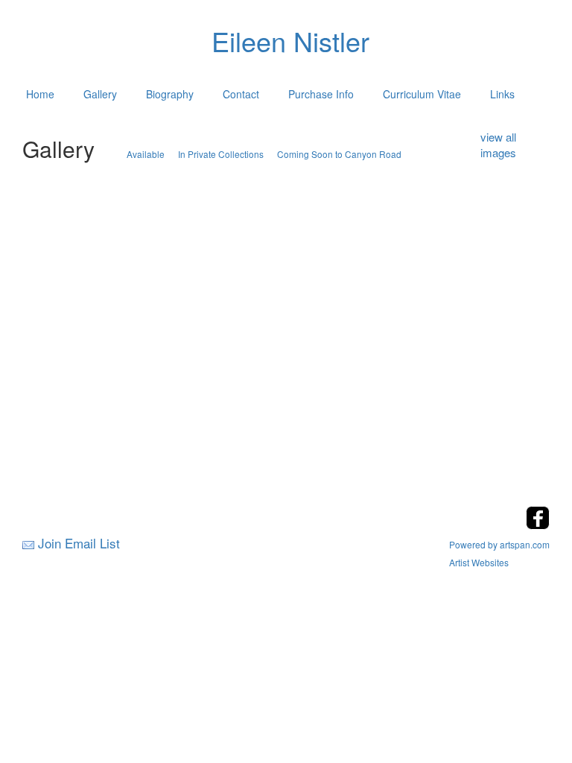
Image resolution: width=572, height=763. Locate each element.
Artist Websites (479, 562)
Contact (241, 93)
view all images (498, 144)
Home (40, 93)
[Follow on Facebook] (538, 525)
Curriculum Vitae (422, 93)
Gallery (100, 93)
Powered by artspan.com (499, 544)
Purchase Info (321, 93)
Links (502, 93)
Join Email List (79, 543)
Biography (170, 93)
